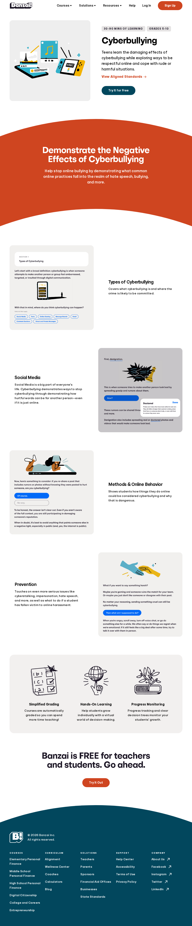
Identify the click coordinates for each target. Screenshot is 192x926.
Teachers (87, 859)
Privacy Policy (126, 881)
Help (132, 5)
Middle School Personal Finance (22, 873)
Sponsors (87, 874)
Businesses (88, 889)
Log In (146, 5)
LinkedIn (158, 889)
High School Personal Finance (25, 885)
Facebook (159, 866)
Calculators (53, 881)
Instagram (159, 874)
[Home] (21, 5)
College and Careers (25, 902)
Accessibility (125, 866)
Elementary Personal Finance (25, 861)
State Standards (92, 896)
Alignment (52, 859)
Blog (48, 889)
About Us (158, 859)
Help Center (125, 859)
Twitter (157, 881)
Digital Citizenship (23, 895)
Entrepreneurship (22, 910)
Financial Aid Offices (95, 881)
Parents (86, 866)
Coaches (51, 874)
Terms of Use (125, 874)
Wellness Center (57, 866)
